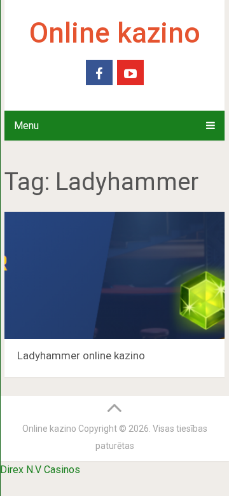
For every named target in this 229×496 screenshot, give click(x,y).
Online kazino (114, 33)
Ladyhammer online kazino (81, 355)
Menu (26, 126)
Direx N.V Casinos (40, 470)
